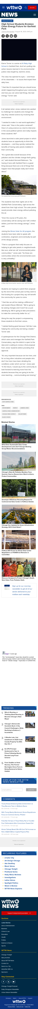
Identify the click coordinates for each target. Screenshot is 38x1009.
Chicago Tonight (11, 869)
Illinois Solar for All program (20, 231)
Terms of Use (19, 1006)
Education (7, 21)
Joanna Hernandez (7, 31)
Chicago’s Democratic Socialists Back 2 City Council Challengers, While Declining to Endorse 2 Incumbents (14, 728)
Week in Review (11, 886)
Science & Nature (6, 943)
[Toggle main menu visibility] (3, 7)
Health (3, 937)
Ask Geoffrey (10, 863)
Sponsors (4, 972)
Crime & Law (5, 931)
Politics (3, 940)
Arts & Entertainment (7, 926)
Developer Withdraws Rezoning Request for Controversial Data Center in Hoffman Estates (18, 501)
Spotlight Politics (11, 883)
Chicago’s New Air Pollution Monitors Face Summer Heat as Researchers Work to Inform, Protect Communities (18, 474)
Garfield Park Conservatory (11, 411)
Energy (15, 408)
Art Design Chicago (12, 860)
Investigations (10, 877)
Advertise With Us (7, 969)
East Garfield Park (8, 402)
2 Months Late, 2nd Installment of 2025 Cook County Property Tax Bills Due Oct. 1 (14, 740)
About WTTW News (7, 961)
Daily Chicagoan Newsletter (10, 989)
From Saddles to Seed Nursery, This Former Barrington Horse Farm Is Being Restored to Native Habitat (13, 766)
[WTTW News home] (9, 15)
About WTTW (22, 998)
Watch (14, 998)
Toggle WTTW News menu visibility (35, 14)
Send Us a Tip (6, 966)
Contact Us (4, 963)
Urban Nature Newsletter (9, 992)
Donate (32, 7)
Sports (3, 946)
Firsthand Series (11, 872)
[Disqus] (19, 624)
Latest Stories (5, 923)
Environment (6, 408)
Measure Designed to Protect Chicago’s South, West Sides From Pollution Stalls (18, 579)
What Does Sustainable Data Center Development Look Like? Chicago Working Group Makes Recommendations (16, 446)
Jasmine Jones (24, 408)
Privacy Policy (11, 1006)
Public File (27, 1006)
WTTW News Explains (14, 888)
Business (4, 929)
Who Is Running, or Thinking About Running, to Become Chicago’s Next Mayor (14, 715)
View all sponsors (19, 103)
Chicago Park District (9, 414)
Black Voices (6, 417)
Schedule (8, 998)
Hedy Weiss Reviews (13, 874)
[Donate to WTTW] (19, 1001)
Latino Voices (10, 880)
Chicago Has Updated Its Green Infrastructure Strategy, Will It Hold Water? (18, 526)
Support (30, 998)
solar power (22, 414)
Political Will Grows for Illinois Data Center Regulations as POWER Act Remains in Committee (16, 552)
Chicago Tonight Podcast (9, 986)
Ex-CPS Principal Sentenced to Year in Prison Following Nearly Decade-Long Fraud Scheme (13, 753)
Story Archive (5, 958)
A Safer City (9, 858)
